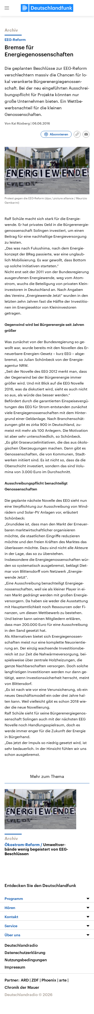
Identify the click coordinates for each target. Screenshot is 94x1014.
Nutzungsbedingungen (26, 959)
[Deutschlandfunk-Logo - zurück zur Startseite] (47, 8)
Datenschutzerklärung (25, 952)
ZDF (36, 980)
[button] (7, 8)
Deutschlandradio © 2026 (28, 994)
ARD (26, 980)
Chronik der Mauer (22, 987)
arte (63, 980)
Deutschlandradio (21, 945)
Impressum (15, 967)
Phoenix (50, 980)
